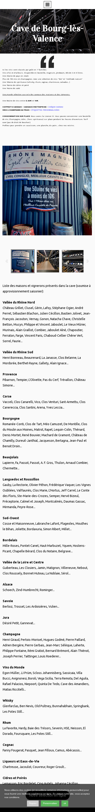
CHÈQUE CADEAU (55, 107)
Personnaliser (50, 803)
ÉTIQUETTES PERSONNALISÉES (45, 110)
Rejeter (32, 803)
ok (65, 803)
